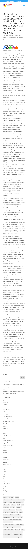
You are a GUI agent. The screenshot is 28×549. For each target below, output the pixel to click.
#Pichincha (5, 532)
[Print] (16, 47)
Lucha (4, 455)
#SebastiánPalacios (7, 534)
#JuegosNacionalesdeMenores (14, 519)
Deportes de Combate (8, 421)
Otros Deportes (19, 37)
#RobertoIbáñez (13, 532)
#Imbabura (17, 514)
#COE (18, 505)
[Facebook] (4, 47)
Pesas (4, 469)
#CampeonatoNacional (18, 502)
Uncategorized (6, 491)
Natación (5, 462)
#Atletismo (11, 497)
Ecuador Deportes (9, 35)
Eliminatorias (6, 423)
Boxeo (4, 407)
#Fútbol (21, 512)
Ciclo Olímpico (6, 409)
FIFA (4, 431)
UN (3, 39)
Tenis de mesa (6, 483)
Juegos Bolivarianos (8, 440)
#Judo (4, 519)
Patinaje (5, 467)
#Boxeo (5, 502)
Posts (4, 471)
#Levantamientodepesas (8, 524)
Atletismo (5, 402)
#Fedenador (19, 509)
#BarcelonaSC (21, 500)
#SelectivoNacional (18, 534)
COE (4, 412)
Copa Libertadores (7, 416)
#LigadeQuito (6, 527)
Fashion (5, 426)
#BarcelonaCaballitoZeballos (9, 500)
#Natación (17, 529)
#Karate (5, 522)
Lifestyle (5, 450)
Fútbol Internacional (8, 435)
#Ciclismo (13, 505)
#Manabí (18, 527)
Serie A (4, 474)
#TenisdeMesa (11, 537)
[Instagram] (13, 47)
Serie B (4, 476)
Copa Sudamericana (8, 419)
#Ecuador (12, 507)
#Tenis (4, 537)
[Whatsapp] (10, 47)
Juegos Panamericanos (8, 445)
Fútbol (4, 433)
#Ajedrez (5, 497)
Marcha (5, 457)
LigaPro (5, 452)
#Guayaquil (5, 514)
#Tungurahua (19, 537)
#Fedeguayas (12, 509)
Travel (4, 486)
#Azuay (17, 497)
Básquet (5, 404)
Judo (4, 438)
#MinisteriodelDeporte (8, 529)
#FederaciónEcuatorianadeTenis (10, 512)
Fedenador (5, 37)
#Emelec (5, 509)
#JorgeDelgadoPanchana (8, 517)
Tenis (4, 481)
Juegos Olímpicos (7, 443)
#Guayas (12, 514)
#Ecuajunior (18, 507)
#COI (22, 505)
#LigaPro (13, 527)
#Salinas (20, 532)
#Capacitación (6, 505)
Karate (4, 447)
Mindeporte (12, 37)
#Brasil (10, 502)
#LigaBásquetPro (20, 524)
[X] (7, 47)
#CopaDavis (6, 507)
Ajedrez (5, 400)
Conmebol (5, 414)
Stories (4, 479)
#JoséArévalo (19, 517)
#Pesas (22, 529)
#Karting (10, 522)
